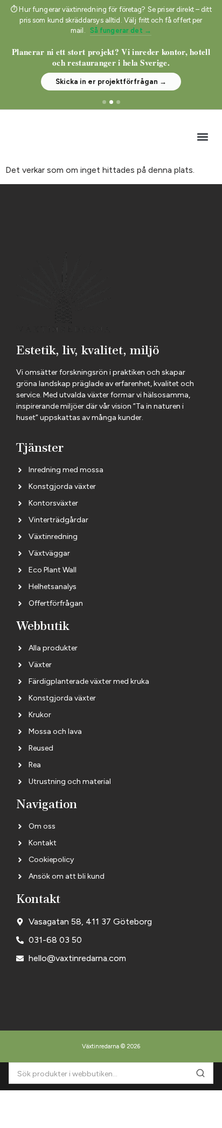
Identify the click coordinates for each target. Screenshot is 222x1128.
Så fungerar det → (120, 30)
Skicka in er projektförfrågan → (111, 82)
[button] (202, 136)
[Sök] (200, 1073)
